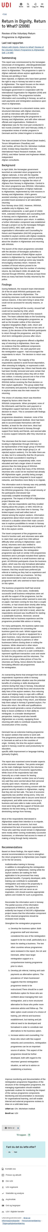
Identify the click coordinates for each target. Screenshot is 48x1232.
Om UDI (9, 1181)
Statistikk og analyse (15, 1193)
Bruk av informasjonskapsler (16, 1219)
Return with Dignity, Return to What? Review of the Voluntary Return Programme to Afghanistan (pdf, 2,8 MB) (23, 50)
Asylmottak (11, 1199)
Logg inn (35, 5)
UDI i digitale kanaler (15, 1211)
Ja (9, 1152)
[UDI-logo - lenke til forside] (6, 6)
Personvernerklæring (31, 1221)
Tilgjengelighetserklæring (13, 1223)
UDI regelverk (12, 1187)
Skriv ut (9, 1128)
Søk (28, 5)
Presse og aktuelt (13, 1175)
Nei (15, 1152)
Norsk (21, 5)
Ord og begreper (13, 1205)
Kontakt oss (10, 1169)
